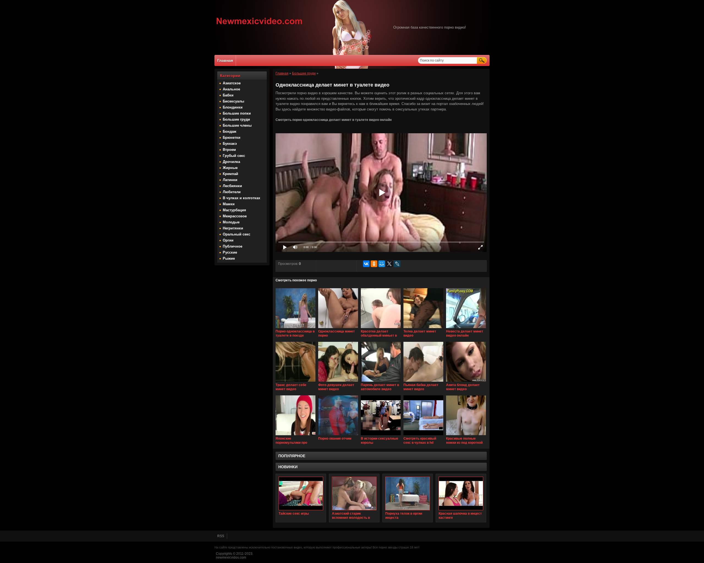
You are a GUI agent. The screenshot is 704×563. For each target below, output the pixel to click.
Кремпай (230, 174)
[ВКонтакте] (366, 263)
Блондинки (233, 107)
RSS (220, 536)
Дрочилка (231, 162)
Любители (232, 192)
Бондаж (229, 131)
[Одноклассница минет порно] (338, 328)
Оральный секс (236, 234)
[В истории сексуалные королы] (381, 435)
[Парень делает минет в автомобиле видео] (381, 382)
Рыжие (229, 258)
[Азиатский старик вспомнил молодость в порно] (354, 493)
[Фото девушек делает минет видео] (338, 382)
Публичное (232, 246)
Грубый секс (234, 156)
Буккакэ (230, 144)
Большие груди (236, 119)
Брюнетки (231, 137)
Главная (225, 60)
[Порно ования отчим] (338, 435)
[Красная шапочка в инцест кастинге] (461, 493)
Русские (230, 252)
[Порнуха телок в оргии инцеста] (407, 493)
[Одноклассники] (374, 263)
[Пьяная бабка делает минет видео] (423, 382)
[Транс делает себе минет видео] (295, 382)
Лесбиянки (232, 186)
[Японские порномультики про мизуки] (295, 435)
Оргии (228, 240)
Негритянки (233, 228)
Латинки (230, 180)
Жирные (230, 168)
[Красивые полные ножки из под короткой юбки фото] (466, 435)
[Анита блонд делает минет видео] (466, 382)
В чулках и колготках (241, 198)
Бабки (228, 95)
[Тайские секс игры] (301, 493)
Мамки (229, 204)
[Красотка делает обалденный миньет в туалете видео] (381, 328)
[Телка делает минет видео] (423, 328)
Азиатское (232, 83)
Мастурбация (234, 210)
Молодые (231, 222)
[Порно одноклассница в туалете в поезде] (295, 328)
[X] (389, 263)
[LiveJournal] (397, 263)
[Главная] (259, 25)
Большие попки (237, 113)
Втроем (229, 150)
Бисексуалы (233, 101)
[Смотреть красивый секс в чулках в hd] (423, 435)
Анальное (231, 89)
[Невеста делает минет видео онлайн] (466, 328)
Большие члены (237, 125)
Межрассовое (235, 216)
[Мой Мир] (381, 263)
